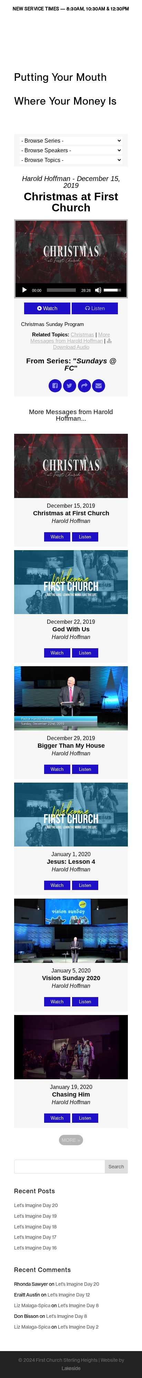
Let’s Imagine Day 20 (36, 1205)
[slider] (61, 290)
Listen (98, 308)
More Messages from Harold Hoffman (70, 338)
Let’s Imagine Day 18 (35, 1226)
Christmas (82, 334)
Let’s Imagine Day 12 (69, 1295)
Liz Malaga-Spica (32, 1305)
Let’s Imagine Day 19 (35, 1216)
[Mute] (98, 290)
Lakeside (71, 1368)
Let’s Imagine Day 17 (35, 1237)
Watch (50, 308)
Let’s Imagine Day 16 (35, 1248)
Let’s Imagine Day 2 (78, 1327)
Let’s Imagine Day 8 (78, 1305)
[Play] (24, 290)
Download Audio (71, 347)
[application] (71, 290)
